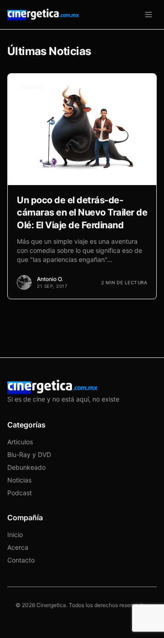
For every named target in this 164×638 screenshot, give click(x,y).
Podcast (19, 493)
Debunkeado (26, 467)
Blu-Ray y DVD (29, 454)
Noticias (19, 480)
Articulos (20, 442)
